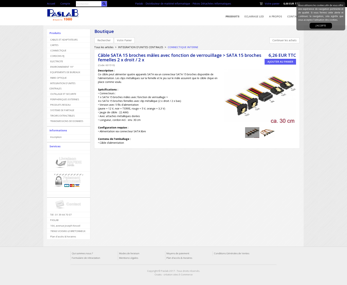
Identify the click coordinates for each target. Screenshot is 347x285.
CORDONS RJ (57, 56)
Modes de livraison (129, 253)
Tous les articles (103, 47)
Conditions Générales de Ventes (231, 253)
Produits (232, 16)
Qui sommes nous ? (82, 253)
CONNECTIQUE (58, 50)
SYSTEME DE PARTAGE (62, 110)
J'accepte (321, 25)
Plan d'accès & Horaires (179, 257)
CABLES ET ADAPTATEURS (64, 39)
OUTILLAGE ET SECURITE (63, 94)
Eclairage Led (254, 16)
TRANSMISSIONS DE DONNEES (66, 121)
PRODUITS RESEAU (60, 104)
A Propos (275, 16)
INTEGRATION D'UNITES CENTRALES (62, 86)
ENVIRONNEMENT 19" (62, 66)
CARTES (54, 45)
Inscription (56, 137)
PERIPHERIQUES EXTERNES (64, 99)
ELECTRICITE (56, 61)
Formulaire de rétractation (86, 257)
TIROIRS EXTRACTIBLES (62, 115)
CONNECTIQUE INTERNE (183, 47)
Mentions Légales (128, 257)
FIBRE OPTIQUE (58, 77)
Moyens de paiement (177, 253)
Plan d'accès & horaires (63, 236)
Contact (293, 16)
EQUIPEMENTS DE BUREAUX (65, 72)
